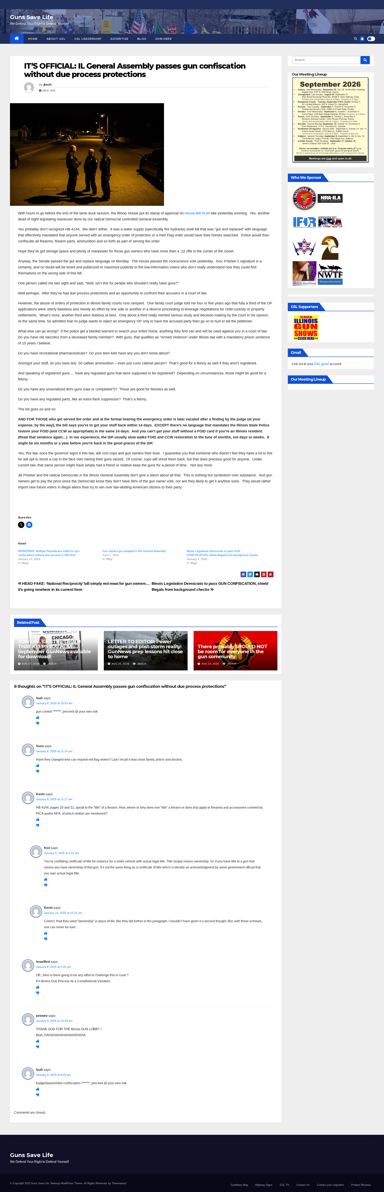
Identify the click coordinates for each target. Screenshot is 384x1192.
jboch (48, 84)
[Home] (17, 39)
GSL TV (284, 1184)
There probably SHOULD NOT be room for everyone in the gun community (232, 651)
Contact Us (303, 1184)
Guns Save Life (31, 17)
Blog (141, 39)
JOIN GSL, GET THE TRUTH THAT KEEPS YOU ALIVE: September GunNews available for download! (54, 649)
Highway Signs (263, 1184)
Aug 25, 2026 (120, 663)
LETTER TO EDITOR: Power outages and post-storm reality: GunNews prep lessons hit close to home (145, 649)
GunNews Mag (239, 1184)
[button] (355, 38)
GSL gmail (321, 364)
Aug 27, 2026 (31, 663)
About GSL (56, 39)
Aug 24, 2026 (210, 663)
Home (33, 39)
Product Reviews (361, 1184)
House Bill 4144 (197, 213)
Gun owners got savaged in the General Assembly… (135, 551)
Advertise (119, 39)
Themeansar (119, 1183)
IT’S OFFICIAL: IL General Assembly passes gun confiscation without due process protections (134, 70)
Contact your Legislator (330, 1184)
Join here (163, 39)
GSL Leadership (87, 39)
